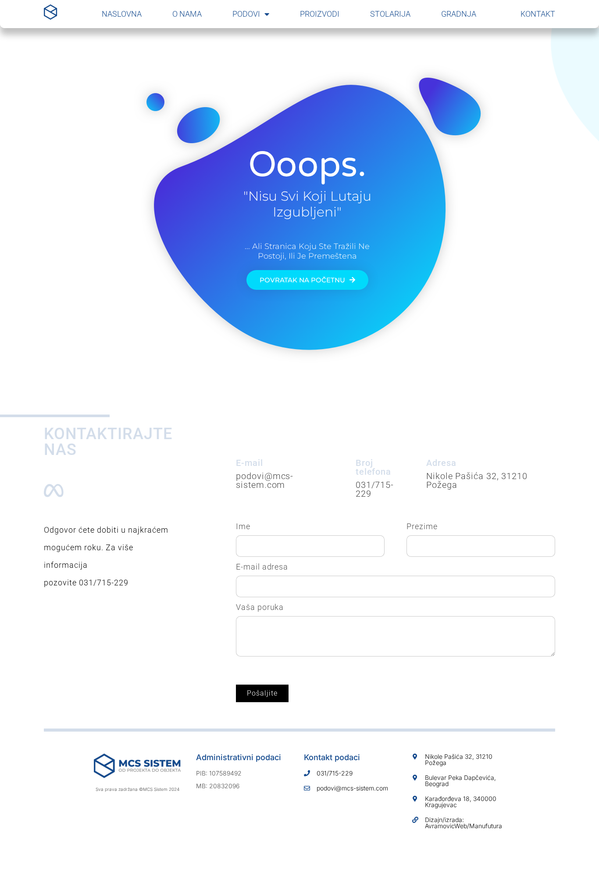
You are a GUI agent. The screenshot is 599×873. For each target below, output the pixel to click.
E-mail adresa (262, 567)
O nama (187, 13)
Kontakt (538, 13)
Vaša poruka (260, 607)
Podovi (246, 13)
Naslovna (122, 13)
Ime (243, 526)
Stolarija (390, 13)
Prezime (421, 526)
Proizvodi (319, 13)
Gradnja (458, 13)
